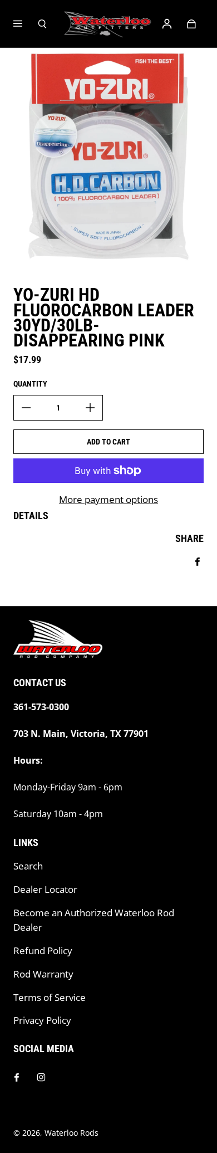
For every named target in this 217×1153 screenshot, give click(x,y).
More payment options (108, 499)
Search (28, 865)
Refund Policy (42, 950)
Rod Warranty (43, 974)
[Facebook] (16, 1077)
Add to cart (108, 441)
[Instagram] (41, 1077)
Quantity (30, 383)
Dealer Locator (45, 889)
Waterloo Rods (71, 1132)
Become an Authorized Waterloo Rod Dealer (93, 920)
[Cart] (191, 24)
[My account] (167, 24)
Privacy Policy (42, 1020)
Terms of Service (49, 997)
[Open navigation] (25, 24)
